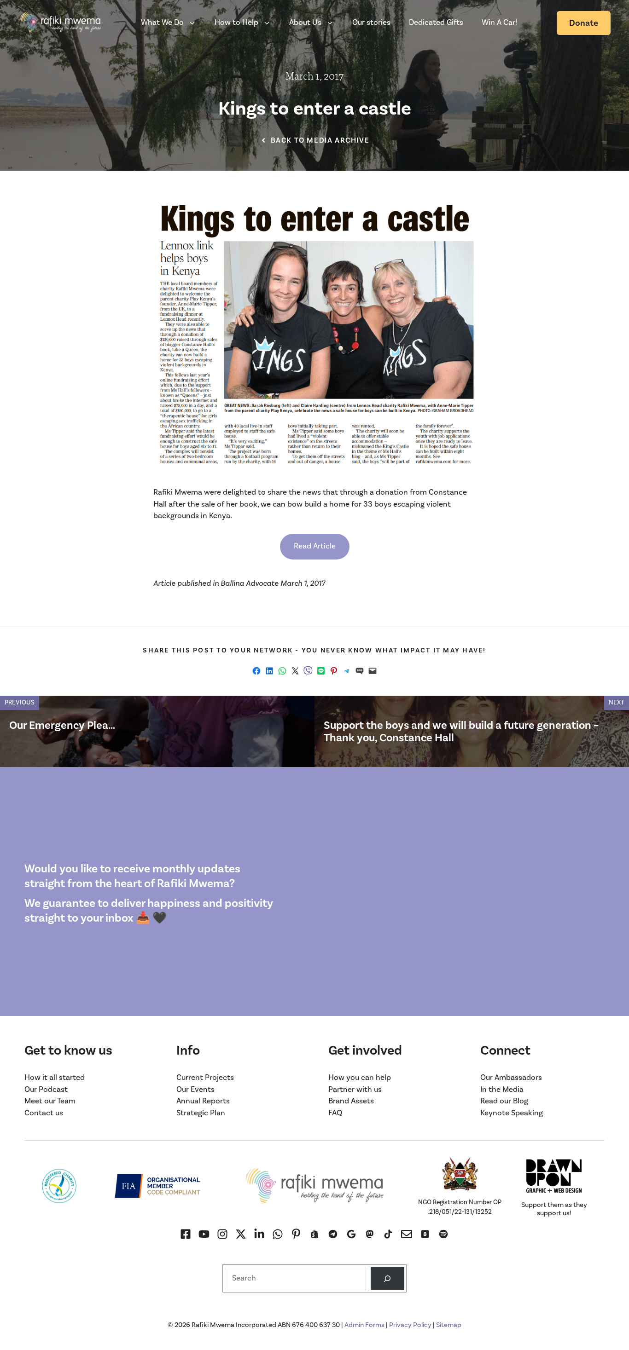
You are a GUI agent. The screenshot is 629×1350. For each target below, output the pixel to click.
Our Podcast (46, 1090)
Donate (583, 23)
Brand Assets (351, 1101)
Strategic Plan (200, 1113)
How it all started (54, 1078)
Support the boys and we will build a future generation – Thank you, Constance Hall (461, 731)
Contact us (43, 1113)
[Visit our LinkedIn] (259, 1234)
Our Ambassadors (511, 1078)
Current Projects (205, 1078)
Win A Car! (499, 22)
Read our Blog (504, 1101)
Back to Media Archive (320, 140)
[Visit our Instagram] (204, 1234)
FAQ (335, 1113)
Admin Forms (364, 1325)
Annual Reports (203, 1101)
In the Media (502, 1090)
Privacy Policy (410, 1325)
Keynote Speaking (511, 1113)
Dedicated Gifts (436, 22)
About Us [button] (305, 22)
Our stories (371, 22)
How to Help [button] (236, 22)
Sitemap (448, 1325)
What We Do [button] (162, 22)
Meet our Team (50, 1101)
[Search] (387, 1278)
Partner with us (355, 1090)
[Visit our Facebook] (185, 1234)
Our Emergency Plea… (62, 725)
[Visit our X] (240, 1234)
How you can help (359, 1078)
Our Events (195, 1090)
